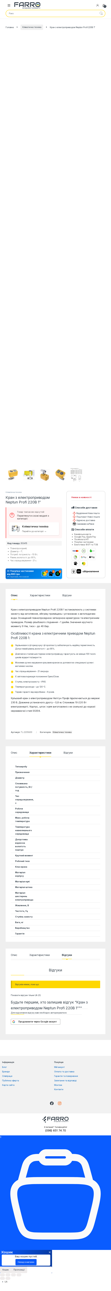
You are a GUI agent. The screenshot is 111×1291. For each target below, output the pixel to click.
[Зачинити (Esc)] (2, 1274)
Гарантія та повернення (66, 1076)
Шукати (101, 13)
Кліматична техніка (31, 27)
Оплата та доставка (64, 1071)
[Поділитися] (7, 1274)
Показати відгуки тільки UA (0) (26, 995)
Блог (4, 1067)
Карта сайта (8, 1085)
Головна (10, 27)
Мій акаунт (59, 1067)
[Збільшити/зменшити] (18, 1274)
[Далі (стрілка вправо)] (7, 1278)
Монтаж (58, 1085)
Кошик (5, 1269)
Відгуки (66, 595)
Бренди (6, 1071)
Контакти (58, 1089)
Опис (14, 595)
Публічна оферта (10, 1080)
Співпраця (7, 1076)
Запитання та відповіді (65, 1080)
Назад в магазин (26, 1262)
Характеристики (40, 595)
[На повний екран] (13, 1274)
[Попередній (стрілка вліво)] (2, 1278)
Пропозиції (19, 1269)
